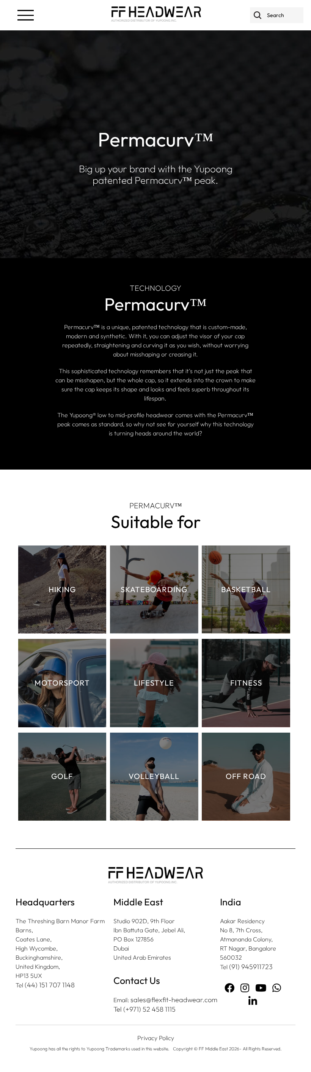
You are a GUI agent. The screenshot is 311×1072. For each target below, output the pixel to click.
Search (257, 15)
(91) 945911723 (251, 966)
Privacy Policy (155, 1038)
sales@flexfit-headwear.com (173, 999)
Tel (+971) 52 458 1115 (144, 1009)
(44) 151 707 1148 (50, 985)
